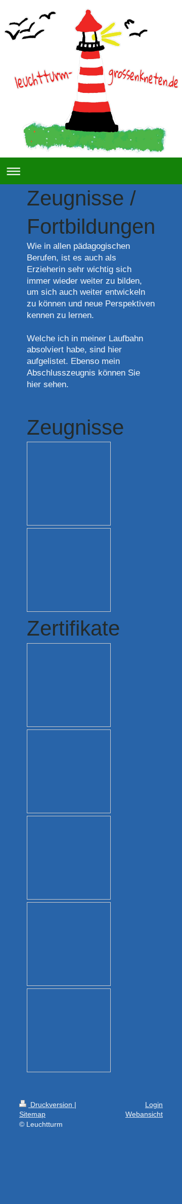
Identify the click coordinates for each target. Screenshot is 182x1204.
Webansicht (144, 1114)
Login (154, 1105)
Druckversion (51, 1105)
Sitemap (32, 1114)
